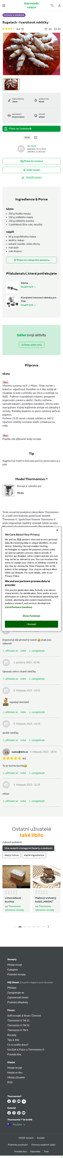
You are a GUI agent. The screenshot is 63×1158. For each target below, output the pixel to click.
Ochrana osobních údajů (43, 1144)
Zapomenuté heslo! (17, 997)
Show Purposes (31, 615)
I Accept (31, 624)
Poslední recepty (16, 974)
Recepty (12, 959)
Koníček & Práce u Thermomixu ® (25, 1049)
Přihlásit (11, 988)
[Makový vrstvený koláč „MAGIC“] (47, 876)
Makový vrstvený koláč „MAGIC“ (45, 899)
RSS (10, 1082)
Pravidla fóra (14, 1054)
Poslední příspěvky (17, 1002)
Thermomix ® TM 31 (18, 1025)
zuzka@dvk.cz (20, 751)
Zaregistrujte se (15, 992)
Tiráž (46, 1151)
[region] (31, 579)
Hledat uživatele (16, 1077)
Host (33, 146)
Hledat (11, 1062)
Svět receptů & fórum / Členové (24, 1015)
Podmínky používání (18, 1144)
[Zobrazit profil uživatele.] (21, 148)
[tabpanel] (31, 897)
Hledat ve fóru (14, 1072)
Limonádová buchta (13, 899)
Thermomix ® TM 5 (17, 1030)
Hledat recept (14, 965)
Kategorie (12, 969)
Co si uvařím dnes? (17, 1044)
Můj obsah (30, 982)
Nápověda (35, 1151)
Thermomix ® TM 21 (18, 1020)
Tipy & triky (13, 1040)
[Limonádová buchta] (16, 876)
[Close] (57, 530)
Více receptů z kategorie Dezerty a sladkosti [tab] (28, 848)
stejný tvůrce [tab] (11, 855)
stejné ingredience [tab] (34, 855)
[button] (4, 5)
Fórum (11, 1010)
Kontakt (40, 1138)
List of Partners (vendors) (18, 607)
